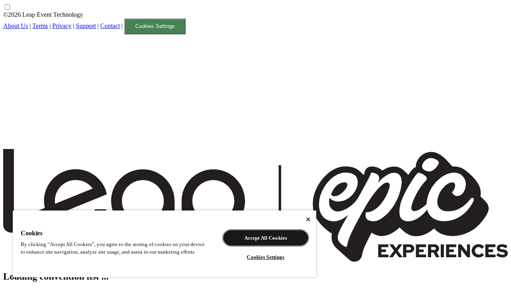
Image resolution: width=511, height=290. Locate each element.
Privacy (61, 25)
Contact (110, 25)
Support (86, 25)
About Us (15, 25)
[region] (164, 243)
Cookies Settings (155, 26)
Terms (40, 25)
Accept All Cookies (265, 238)
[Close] (308, 219)
